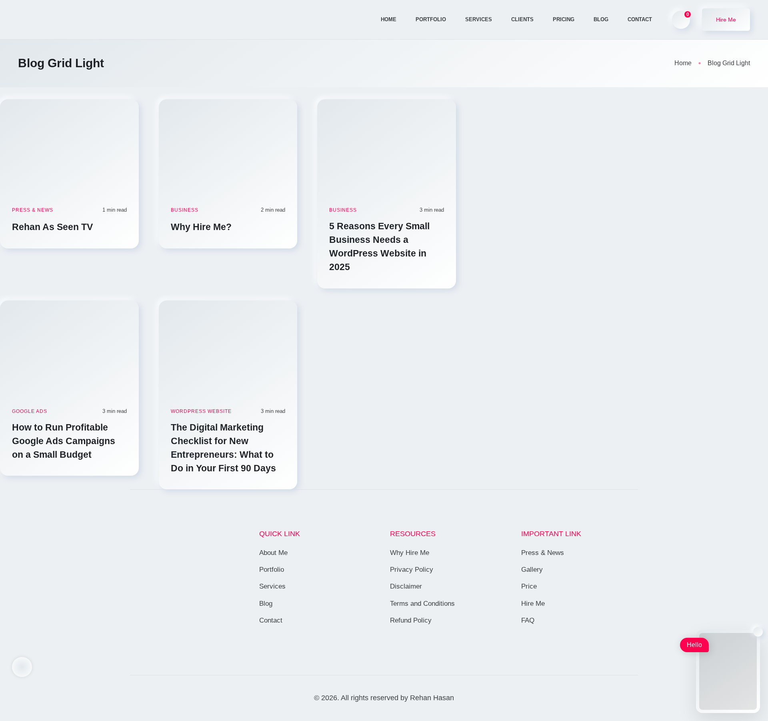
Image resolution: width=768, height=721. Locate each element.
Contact (640, 19)
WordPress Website (201, 411)
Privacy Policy (411, 569)
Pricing (563, 19)
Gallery (532, 569)
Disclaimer (406, 586)
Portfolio (431, 19)
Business (184, 210)
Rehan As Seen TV (53, 227)
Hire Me (533, 603)
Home (388, 19)
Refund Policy (411, 620)
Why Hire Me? (202, 227)
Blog (601, 19)
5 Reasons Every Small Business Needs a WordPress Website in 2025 (379, 246)
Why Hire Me (409, 553)
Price (529, 586)
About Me (273, 553)
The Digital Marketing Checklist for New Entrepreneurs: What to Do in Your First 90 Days (224, 447)
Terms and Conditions (422, 603)
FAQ (527, 620)
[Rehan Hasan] (71, 20)
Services (478, 19)
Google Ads (29, 411)
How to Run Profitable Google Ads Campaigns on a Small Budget (63, 441)
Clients (522, 19)
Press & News (32, 210)
